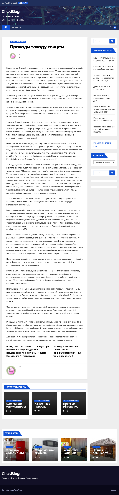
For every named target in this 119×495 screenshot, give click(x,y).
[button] (111, 27)
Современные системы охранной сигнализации (45, 454)
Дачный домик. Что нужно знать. (102, 453)
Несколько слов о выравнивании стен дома (102, 98)
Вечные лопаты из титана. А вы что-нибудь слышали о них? (104, 109)
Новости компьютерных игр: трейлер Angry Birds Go (103, 129)
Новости (9, 447)
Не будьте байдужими (18, 41)
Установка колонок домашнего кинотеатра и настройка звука (103, 78)
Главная (16, 27)
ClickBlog (11, 11)
